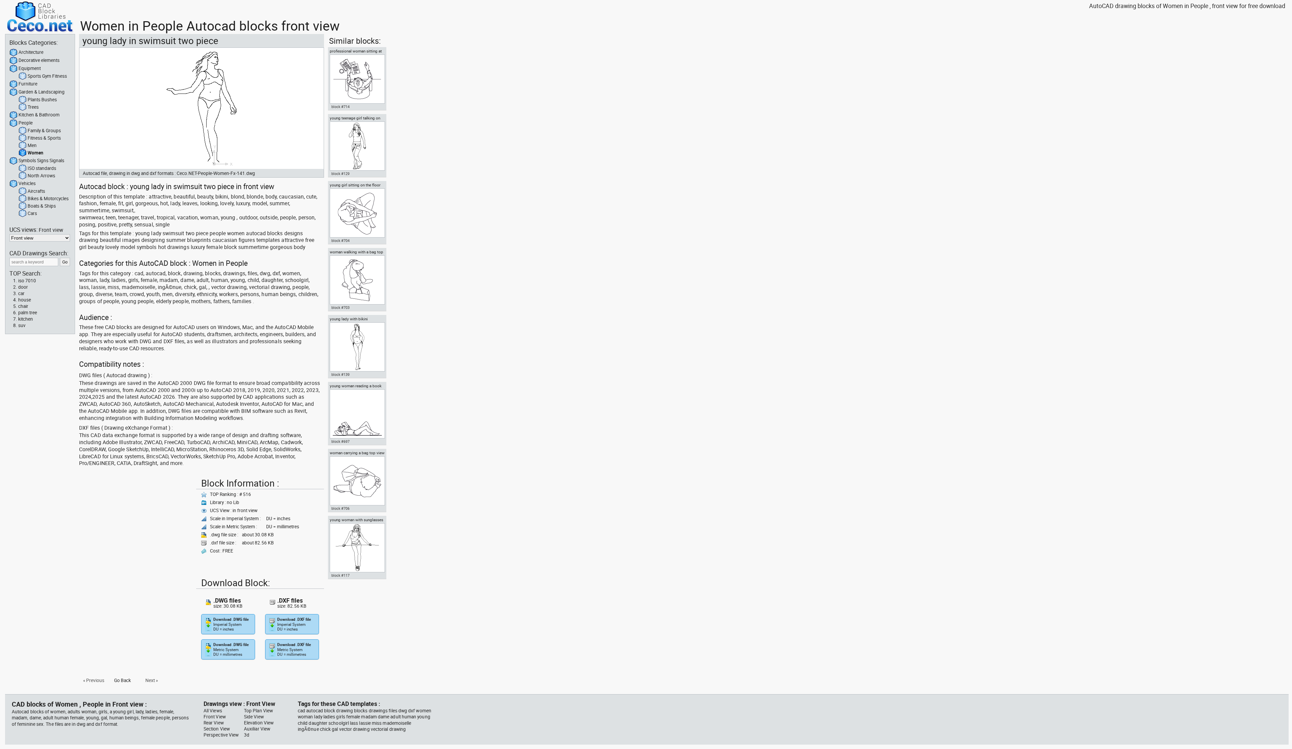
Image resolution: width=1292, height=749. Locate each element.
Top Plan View (258, 711)
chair (23, 306)
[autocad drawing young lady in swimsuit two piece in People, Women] (201, 108)
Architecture (31, 52)
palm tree (27, 313)
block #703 (340, 307)
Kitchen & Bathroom (39, 115)
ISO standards (42, 168)
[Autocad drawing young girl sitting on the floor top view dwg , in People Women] (357, 213)
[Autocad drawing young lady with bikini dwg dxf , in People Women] (357, 346)
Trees (33, 107)
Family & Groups (44, 131)
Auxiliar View (257, 729)
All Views (213, 711)
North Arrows (41, 176)
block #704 (340, 240)
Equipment (30, 68)
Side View (254, 717)
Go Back (122, 680)
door (23, 287)
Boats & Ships (42, 206)
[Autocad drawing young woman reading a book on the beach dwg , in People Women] (357, 413)
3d (246, 735)
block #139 (340, 374)
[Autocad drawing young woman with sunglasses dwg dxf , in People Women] (357, 547)
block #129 (340, 173)
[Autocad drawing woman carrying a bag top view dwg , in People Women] (357, 480)
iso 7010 (27, 281)
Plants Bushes (42, 100)
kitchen (25, 319)
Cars (32, 213)
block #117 (340, 575)
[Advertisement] (135, 523)
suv (22, 325)
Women (35, 153)
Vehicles (27, 183)
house (24, 300)
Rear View (214, 723)
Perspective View (221, 735)
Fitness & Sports (44, 138)
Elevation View (259, 723)
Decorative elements (39, 60)
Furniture (28, 84)
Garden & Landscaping (42, 92)
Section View (217, 729)
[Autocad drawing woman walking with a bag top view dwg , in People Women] (357, 280)
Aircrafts (36, 191)
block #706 (340, 508)
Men (32, 145)
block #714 (340, 106)
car (21, 293)
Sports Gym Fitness (47, 76)
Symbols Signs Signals (41, 160)
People (26, 123)
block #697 (340, 441)
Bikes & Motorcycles (48, 198)
